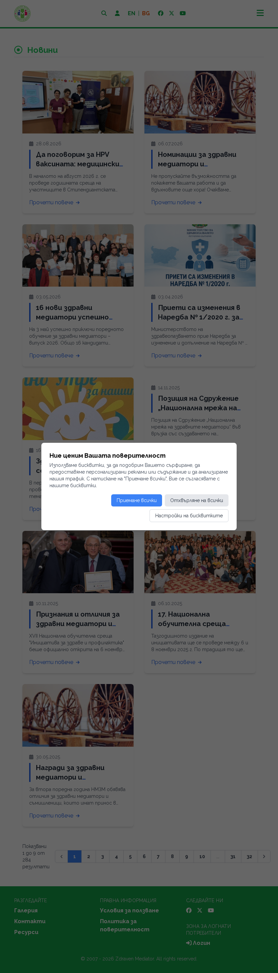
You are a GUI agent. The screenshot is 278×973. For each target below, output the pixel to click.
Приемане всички (137, 500)
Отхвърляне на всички (196, 500)
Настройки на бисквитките (189, 515)
